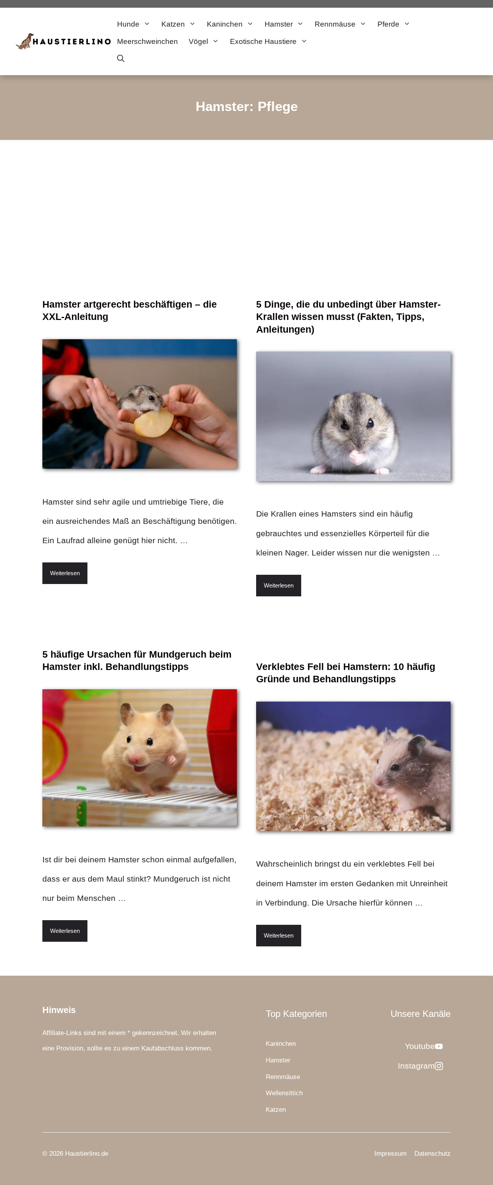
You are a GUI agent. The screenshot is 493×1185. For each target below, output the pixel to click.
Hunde (128, 24)
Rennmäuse (335, 24)
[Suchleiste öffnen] (121, 58)
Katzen (173, 24)
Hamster (279, 24)
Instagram (416, 1065)
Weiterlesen (65, 573)
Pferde (388, 24)
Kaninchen (225, 24)
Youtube (420, 1046)
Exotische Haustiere (263, 41)
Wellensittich (284, 1093)
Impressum (390, 1153)
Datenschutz (432, 1153)
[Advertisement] (246, 198)
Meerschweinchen (147, 41)
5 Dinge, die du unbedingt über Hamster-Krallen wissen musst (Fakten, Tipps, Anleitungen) (348, 317)
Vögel (198, 41)
